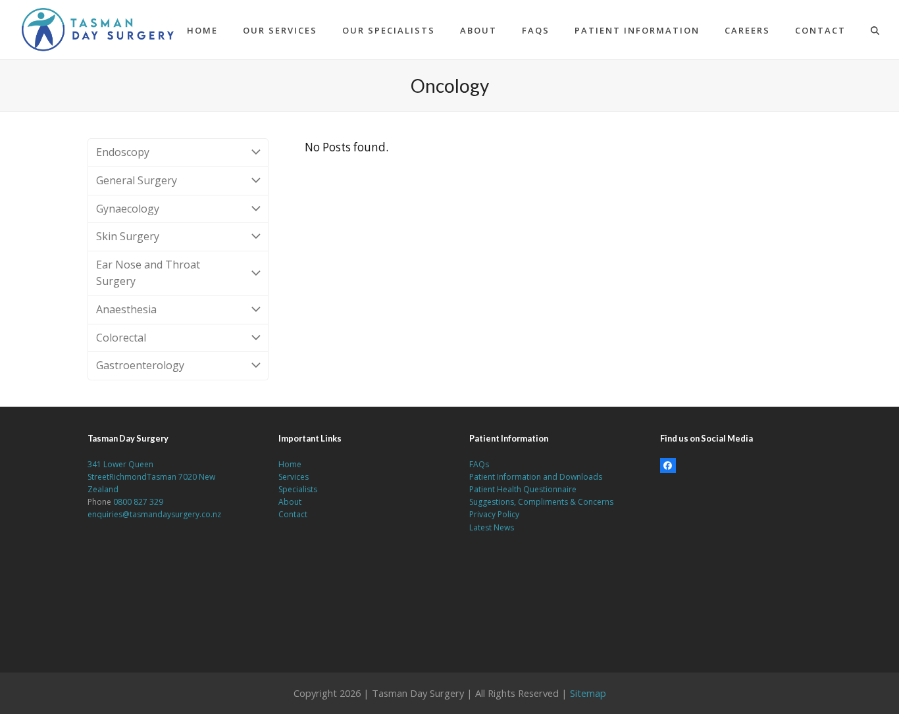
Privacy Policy (494, 514)
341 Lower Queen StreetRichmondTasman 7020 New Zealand (151, 477)
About (289, 501)
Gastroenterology (140, 365)
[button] (875, 29)
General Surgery (136, 180)
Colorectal (121, 337)
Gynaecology (127, 208)
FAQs (479, 464)
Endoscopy (122, 152)
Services (293, 476)
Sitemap (588, 693)
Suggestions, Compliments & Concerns (541, 501)
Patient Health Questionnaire (523, 489)
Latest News (491, 527)
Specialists (297, 489)
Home (289, 464)
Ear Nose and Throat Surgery (148, 273)
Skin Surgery (127, 236)
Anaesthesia (126, 309)
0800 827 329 (138, 501)
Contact (292, 514)
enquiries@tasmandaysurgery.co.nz (154, 514)
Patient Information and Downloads (535, 476)
